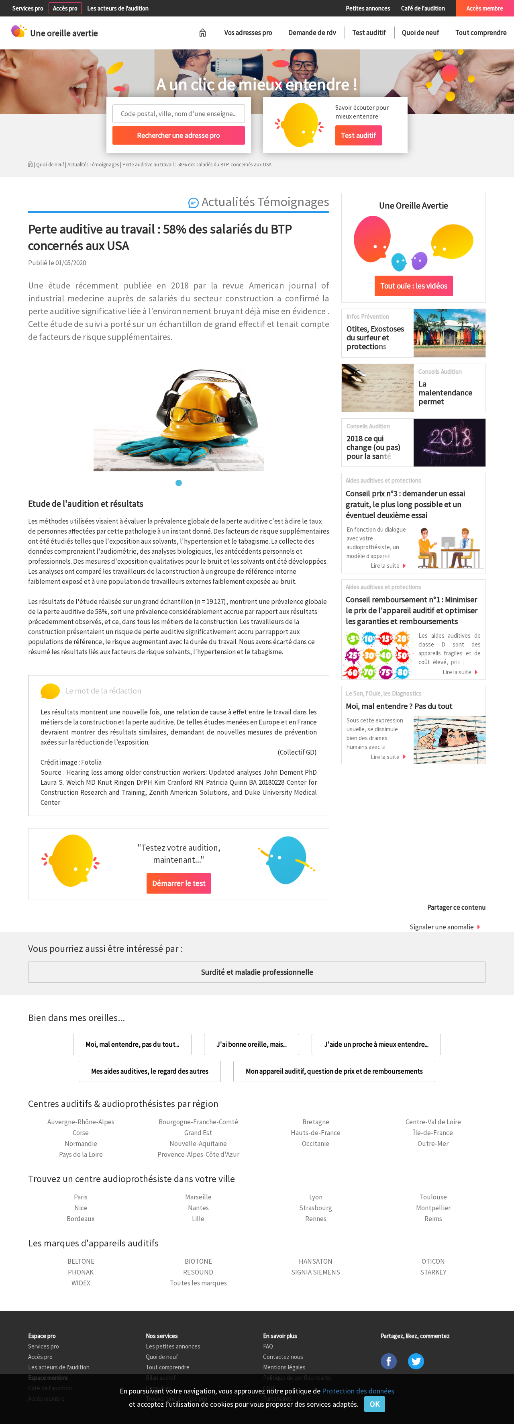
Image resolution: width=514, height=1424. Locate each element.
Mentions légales (284, 1367)
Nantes (198, 1207)
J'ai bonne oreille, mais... (251, 1044)
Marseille (198, 1197)
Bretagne (315, 1121)
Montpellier (433, 1207)
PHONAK (81, 1272)
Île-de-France (433, 1132)
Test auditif (369, 32)
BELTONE (80, 1261)
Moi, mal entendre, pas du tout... (132, 1044)
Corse (81, 1132)
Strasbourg (315, 1207)
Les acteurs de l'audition (118, 8)
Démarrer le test (179, 883)
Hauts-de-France (316, 1132)
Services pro (27, 8)
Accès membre (485, 8)
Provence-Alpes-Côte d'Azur (198, 1154)
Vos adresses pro (248, 32)
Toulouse (433, 1197)
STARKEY (433, 1272)
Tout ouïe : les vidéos (413, 286)
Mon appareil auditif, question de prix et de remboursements (334, 1071)
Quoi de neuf (420, 32)
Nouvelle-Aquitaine (198, 1143)
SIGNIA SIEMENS (315, 1272)
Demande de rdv (312, 32)
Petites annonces (368, 8)
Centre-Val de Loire (433, 1121)
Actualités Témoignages (93, 164)
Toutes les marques (198, 1283)
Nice (81, 1207)
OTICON (433, 1261)
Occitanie (315, 1143)
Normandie (81, 1143)
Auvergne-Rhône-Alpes (80, 1121)
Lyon (315, 1197)
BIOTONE (198, 1261)
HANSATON (315, 1261)
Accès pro (65, 8)
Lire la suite (385, 565)
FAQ (268, 1346)
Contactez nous (283, 1357)
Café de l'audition (423, 8)
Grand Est (198, 1132)
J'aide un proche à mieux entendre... (376, 1044)
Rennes (315, 1218)
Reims (433, 1218)
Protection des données (358, 1390)
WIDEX (80, 1283)
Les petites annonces (173, 1346)
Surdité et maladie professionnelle (257, 972)
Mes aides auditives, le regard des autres (149, 1071)
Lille (198, 1218)
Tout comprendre (481, 32)
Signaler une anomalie (442, 927)
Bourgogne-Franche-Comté (198, 1121)
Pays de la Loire (81, 1154)
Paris (81, 1197)
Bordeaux (81, 1218)
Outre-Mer (433, 1143)
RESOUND (198, 1272)
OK (374, 1404)
